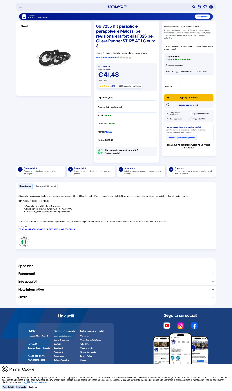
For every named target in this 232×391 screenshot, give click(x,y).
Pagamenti (58, 352)
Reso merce (59, 356)
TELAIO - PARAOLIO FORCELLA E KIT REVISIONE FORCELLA (47, 229)
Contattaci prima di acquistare (181, 137)
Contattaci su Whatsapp (90, 340)
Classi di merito (86, 348)
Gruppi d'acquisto (88, 352)
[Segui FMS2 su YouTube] (167, 326)
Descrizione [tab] (25, 186)
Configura (33, 387)
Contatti (57, 344)
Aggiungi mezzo (202, 17)
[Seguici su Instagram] (180, 326)
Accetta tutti (8, 387)
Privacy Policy (86, 356)
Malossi (109, 131)
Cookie (83, 360)
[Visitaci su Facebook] (194, 326)
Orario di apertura (61, 340)
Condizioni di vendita (63, 336)
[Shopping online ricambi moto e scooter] (117, 7)
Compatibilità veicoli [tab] (45, 186)
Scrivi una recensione (106, 57)
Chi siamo (84, 336)
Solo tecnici (21, 387)
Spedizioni (58, 348)
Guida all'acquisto (61, 360)
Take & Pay (85, 344)
